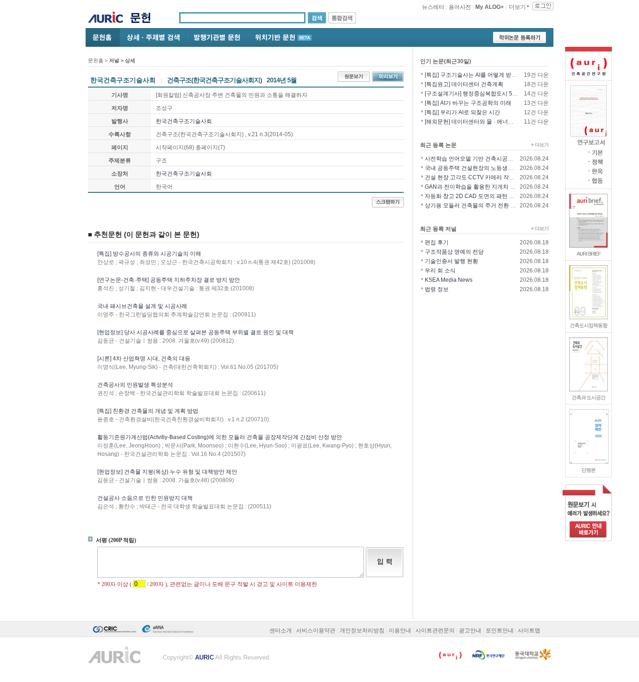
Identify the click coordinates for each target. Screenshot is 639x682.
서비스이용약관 (315, 630)
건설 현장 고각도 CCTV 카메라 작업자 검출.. (480, 177)
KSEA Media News (448, 280)
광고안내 (470, 630)
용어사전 (460, 7)
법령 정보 (437, 289)
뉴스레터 (433, 7)
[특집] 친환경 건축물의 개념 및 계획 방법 (147, 411)
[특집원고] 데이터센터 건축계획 (464, 84)
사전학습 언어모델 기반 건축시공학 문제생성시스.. (488, 158)
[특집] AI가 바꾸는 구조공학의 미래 (468, 103)
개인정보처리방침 (362, 630)
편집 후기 (437, 242)
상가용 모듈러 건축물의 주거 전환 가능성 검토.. (484, 205)
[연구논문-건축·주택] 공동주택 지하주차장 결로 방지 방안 (168, 280)
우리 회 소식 (440, 270)
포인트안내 (500, 630)
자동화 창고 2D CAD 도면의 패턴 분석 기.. (477, 196)
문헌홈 (95, 60)
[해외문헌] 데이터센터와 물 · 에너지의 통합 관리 (485, 121)
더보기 (517, 7)
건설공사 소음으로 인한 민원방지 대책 (145, 498)
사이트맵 (529, 630)
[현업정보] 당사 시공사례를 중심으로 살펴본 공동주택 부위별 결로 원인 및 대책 (195, 332)
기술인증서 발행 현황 (451, 261)
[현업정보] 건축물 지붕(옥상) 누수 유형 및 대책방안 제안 (167, 472)
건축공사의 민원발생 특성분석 (135, 384)
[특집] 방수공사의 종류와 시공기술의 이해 (149, 253)
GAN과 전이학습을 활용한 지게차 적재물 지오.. (483, 186)
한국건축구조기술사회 (184, 121)
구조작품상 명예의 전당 (454, 252)
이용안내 (400, 630)
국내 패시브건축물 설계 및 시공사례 (142, 306)
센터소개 (280, 630)
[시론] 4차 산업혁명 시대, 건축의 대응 (143, 358)
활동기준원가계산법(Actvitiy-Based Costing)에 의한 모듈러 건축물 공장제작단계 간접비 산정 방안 (219, 437)
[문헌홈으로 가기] (144, 19)
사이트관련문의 (435, 630)
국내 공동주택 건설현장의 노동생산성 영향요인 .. (486, 168)
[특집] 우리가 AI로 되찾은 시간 (462, 112)
